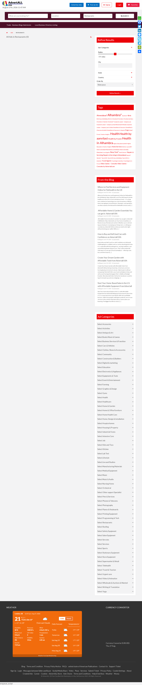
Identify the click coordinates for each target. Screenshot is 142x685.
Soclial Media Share (59, 671)
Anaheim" (124, 115)
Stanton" (99, 158)
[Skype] (139, 39)
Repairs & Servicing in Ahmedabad (114, 155)
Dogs (127, 130)
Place (77, 671)
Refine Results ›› (115, 93)
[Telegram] (139, 43)
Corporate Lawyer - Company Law (122, 121)
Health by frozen (115, 139)
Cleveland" (111, 121)
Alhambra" (114, 115)
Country (101, 77)
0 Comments (115, 192)
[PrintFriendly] (139, 47)
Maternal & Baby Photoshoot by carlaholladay (108, 149)
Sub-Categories (103, 47)
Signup (108, 5)
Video (71, 671)
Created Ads (28, 674)
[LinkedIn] (139, 31)
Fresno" (99, 134)
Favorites (134, 5)
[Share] (139, 51)
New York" (114, 152)
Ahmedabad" (102, 115)
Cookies (44, 674)
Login (119, 5)
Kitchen (124, 146)
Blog (100, 192)
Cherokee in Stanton (102, 121)
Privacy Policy (105, 671)
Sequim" (128, 155)
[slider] (115, 54)
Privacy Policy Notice (52, 666)
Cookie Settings (119, 671)
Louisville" (129, 146)
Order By (100, 81)
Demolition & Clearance (119, 127)
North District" (123, 152)
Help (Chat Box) (98, 674)
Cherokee (120, 119)
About (129, 671)
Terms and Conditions (82, 674)
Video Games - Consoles (109, 164)
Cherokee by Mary (128, 119)
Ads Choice (67, 674)
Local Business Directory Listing (46, 25)
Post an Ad (94, 5)
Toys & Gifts (104, 158)
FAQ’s (64, 666)
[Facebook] (139, 22)
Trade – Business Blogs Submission (19, 25)
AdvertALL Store (55, 674)
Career (37, 674)
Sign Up (13, 671)
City (99, 62)
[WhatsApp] (139, 18)
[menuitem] (78, 5)
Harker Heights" (105, 134)
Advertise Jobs (76, 5)
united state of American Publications (83, 666)
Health (114, 133)
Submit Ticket (93, 671)
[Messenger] (139, 35)
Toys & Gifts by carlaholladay (115, 158)
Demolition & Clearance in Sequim (116, 130)
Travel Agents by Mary (117, 161)
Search (125, 16)
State (100, 73)
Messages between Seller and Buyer (37, 671)
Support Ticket (115, 666)
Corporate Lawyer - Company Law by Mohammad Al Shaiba (111, 124)
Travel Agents (106, 161)
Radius (100, 52)
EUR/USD (125, 643)
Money (116, 674)
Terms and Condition (35, 666)
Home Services (117, 147)
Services (83, 671)
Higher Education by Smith (120, 143)
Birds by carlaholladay (102, 119)
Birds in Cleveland (113, 119)
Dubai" (131, 130)
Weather (109, 674)
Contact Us (103, 666)
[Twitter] (139, 26)
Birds (129, 115)
